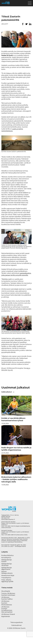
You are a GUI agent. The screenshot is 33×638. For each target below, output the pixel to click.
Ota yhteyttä (5, 591)
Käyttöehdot (5, 616)
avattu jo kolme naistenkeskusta (12, 130)
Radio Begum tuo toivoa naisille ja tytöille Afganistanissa (16, 449)
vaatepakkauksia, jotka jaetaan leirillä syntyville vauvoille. (16, 274)
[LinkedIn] (30, 24)
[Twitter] (26, 24)
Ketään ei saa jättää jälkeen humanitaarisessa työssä (13, 419)
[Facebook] (22, 24)
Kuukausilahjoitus (7, 555)
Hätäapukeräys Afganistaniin (6, 568)
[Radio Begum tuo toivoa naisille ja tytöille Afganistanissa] (16, 435)
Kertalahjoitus (6, 557)
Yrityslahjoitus (6, 577)
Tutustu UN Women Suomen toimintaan (8, 594)
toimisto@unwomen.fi (8, 519)
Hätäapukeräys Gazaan (6, 560)
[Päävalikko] (30, 2)
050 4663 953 (5, 518)
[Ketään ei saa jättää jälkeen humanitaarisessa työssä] (16, 406)
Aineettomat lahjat (7, 575)
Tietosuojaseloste (16, 622)
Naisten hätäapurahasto (7, 572)
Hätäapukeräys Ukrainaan (6, 564)
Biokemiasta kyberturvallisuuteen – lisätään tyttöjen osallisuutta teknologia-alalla (16, 479)
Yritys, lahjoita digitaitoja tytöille (7, 580)
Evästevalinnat (17, 625)
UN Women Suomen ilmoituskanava (6, 603)
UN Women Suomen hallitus (7, 598)
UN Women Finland (8, 614)
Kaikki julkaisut (6, 392)
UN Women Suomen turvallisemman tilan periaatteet (7, 609)
